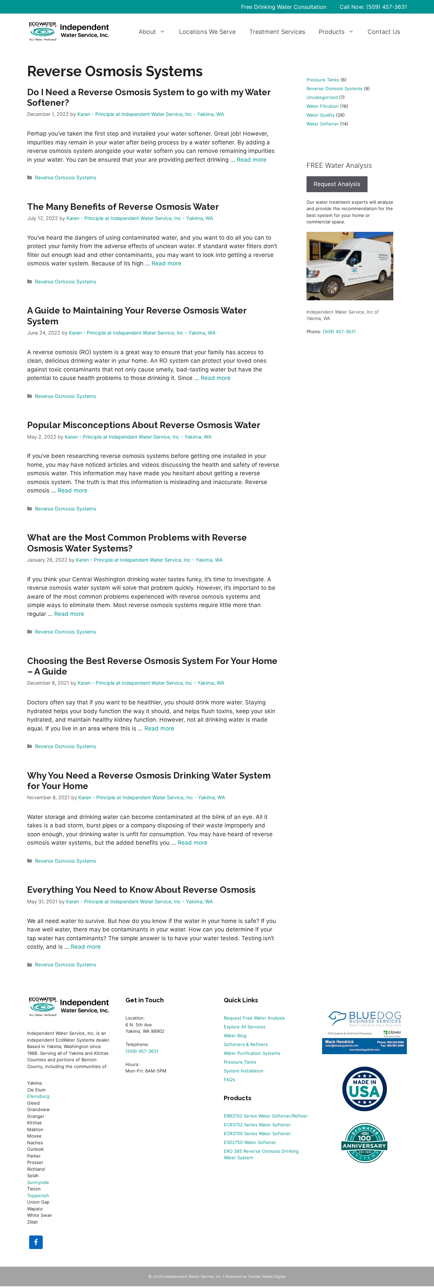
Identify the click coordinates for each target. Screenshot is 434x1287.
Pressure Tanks (323, 79)
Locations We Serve (207, 31)
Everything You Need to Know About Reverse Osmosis (141, 890)
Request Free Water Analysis (254, 1018)
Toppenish (38, 1195)
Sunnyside (38, 1182)
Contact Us (384, 31)
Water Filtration (323, 106)
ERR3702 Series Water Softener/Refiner (266, 1116)
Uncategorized (322, 97)
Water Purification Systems (252, 1053)
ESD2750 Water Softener (250, 1142)
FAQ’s (229, 1079)
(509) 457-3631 (339, 331)
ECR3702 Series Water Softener (257, 1124)
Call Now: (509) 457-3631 (373, 6)
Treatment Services (277, 31)
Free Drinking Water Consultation (283, 6)
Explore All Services (244, 1026)
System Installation (243, 1070)
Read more (252, 159)
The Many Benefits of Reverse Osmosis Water (123, 207)
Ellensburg (38, 1096)
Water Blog (235, 1035)
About (147, 31)
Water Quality (321, 115)
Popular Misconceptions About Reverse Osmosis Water (143, 425)
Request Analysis (337, 184)
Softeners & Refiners (246, 1044)
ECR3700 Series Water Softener (257, 1133)
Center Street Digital (266, 1276)
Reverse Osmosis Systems (65, 177)
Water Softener (323, 123)
